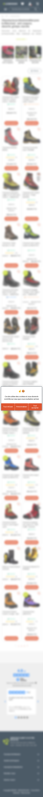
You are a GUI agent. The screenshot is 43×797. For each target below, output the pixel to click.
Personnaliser (21, 407)
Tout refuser (8, 407)
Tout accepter (35, 407)
